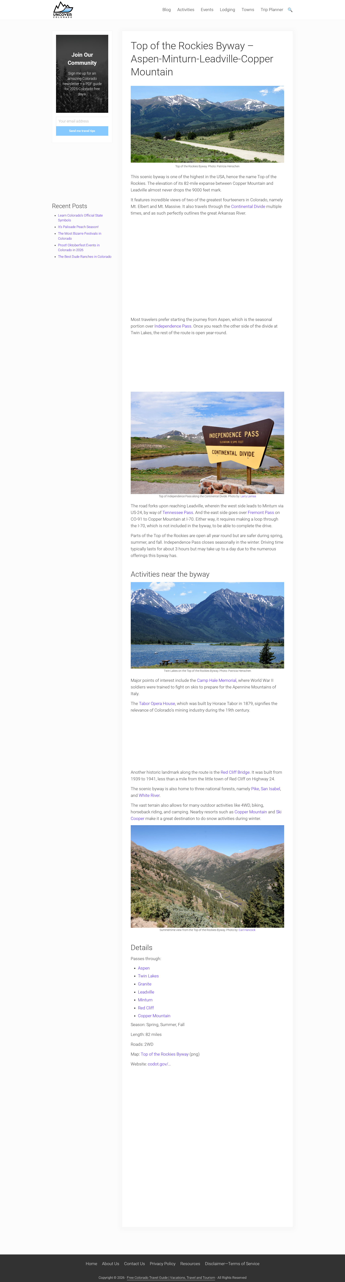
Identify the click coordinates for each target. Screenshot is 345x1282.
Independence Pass (172, 326)
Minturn (145, 999)
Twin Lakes (148, 976)
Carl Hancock (247, 930)
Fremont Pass (261, 512)
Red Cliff (146, 1008)
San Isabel (270, 788)
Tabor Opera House (157, 703)
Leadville (146, 992)
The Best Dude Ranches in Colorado (84, 257)
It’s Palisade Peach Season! (78, 227)
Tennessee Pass (177, 512)
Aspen (144, 968)
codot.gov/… (159, 1064)
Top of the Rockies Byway (165, 1054)
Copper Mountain (251, 811)
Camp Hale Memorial (216, 680)
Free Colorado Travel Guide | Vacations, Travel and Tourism (171, 1278)
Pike (255, 788)
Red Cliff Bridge (235, 772)
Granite (144, 984)
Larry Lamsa (248, 496)
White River (149, 795)
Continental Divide (248, 206)
